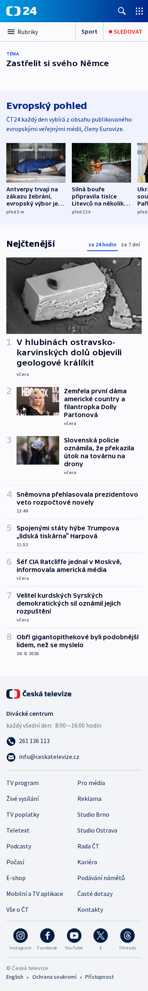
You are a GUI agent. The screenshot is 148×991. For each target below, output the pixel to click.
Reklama (89, 798)
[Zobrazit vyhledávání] (122, 11)
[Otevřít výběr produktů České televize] (139, 11)
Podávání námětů (101, 878)
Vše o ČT (17, 909)
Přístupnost (99, 976)
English (14, 976)
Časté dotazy (94, 894)
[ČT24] (21, 11)
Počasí (15, 862)
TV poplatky (22, 814)
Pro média (91, 783)
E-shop (16, 878)
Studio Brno (93, 814)
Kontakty (90, 909)
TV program (22, 783)
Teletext (18, 830)
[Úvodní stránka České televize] (39, 693)
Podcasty (18, 846)
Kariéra (87, 862)
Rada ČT (88, 846)
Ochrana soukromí (54, 976)
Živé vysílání (22, 798)
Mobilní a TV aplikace (34, 894)
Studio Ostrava (97, 830)
